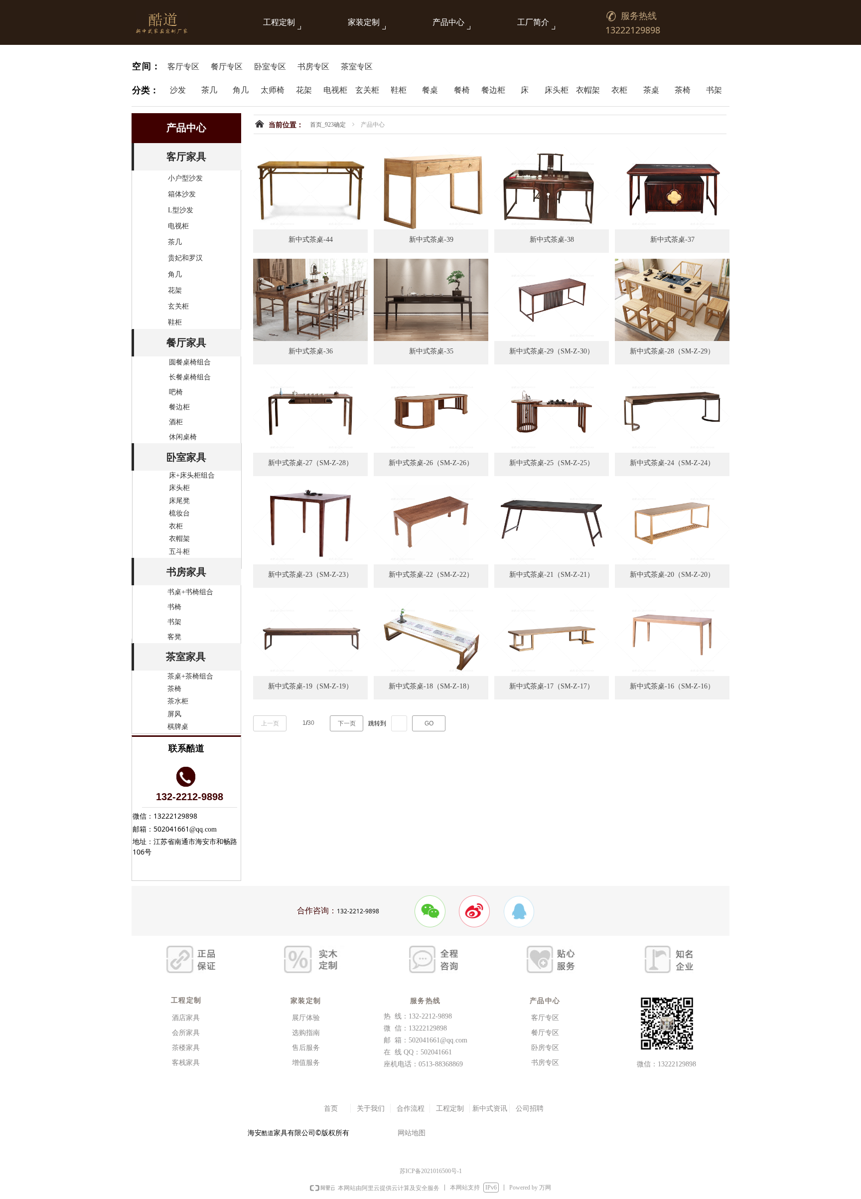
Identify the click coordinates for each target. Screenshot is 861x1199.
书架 (174, 622)
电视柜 (178, 226)
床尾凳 (179, 501)
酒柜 (176, 422)
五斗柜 (179, 551)
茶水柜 (177, 701)
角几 (175, 274)
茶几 (175, 242)
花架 (175, 290)
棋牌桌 (177, 726)
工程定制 (279, 22)
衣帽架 (179, 538)
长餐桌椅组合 (190, 377)
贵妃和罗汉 (185, 258)
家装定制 (364, 22)
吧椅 (176, 392)
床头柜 (179, 488)
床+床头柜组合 (192, 475)
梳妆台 (179, 513)
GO (429, 723)
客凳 (174, 637)
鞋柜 (175, 322)
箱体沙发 (182, 194)
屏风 (174, 714)
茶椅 (174, 688)
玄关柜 (178, 306)
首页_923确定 (328, 124)
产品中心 (448, 22)
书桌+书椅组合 (190, 592)
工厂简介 (533, 22)
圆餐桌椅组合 (190, 362)
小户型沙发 (185, 178)
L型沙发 (180, 210)
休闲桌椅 (183, 437)
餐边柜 (179, 407)
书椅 (174, 607)
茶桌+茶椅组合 (190, 676)
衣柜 (176, 526)
